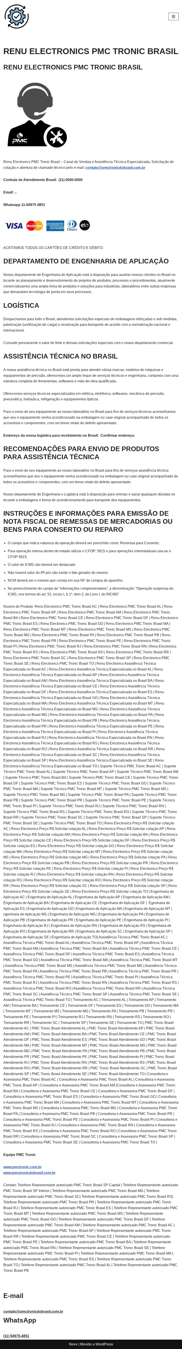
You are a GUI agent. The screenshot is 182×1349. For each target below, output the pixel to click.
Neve (73, 1344)
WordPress (104, 1344)
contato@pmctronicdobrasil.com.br (115, 167)
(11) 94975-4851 (16, 1336)
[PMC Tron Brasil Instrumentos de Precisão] (16, 16)
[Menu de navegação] (173, 16)
